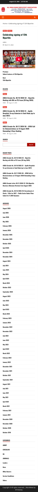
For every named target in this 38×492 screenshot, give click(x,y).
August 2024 (6, 261)
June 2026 (6, 217)
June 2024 (6, 270)
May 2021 (5, 397)
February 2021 (7, 410)
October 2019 (7, 432)
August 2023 (6, 296)
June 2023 (6, 301)
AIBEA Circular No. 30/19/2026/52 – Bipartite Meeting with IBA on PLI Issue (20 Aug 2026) (18, 99)
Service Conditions (8, 476)
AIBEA (4, 42)
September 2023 (8, 292)
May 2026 (6, 221)
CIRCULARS (6, 450)
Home (5, 24)
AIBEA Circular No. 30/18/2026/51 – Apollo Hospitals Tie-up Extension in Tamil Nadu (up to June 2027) (19, 113)
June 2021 (6, 393)
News (4, 31)
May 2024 (5, 274)
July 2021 (5, 388)
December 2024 (7, 252)
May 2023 (5, 305)
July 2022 (5, 336)
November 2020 (7, 424)
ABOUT (5, 445)
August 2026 (7, 208)
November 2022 (7, 331)
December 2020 (7, 419)
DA (3, 454)
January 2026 (7, 230)
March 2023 (6, 314)
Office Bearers (7, 471)
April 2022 (6, 349)
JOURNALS (6, 458)
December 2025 (7, 235)
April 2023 (6, 309)
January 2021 (7, 415)
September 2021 (8, 380)
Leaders (5, 463)
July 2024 (5, 265)
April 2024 (6, 279)
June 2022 (6, 340)
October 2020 (7, 428)
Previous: (13, 73)
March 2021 (6, 406)
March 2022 (6, 353)
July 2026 (6, 213)
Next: (7, 79)
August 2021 (6, 384)
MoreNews (29, 487)
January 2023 (7, 322)
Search (5, 139)
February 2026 (7, 226)
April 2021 (6, 402)
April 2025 (6, 248)
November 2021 (7, 371)
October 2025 (7, 243)
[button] (3, 17)
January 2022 (7, 362)
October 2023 (7, 287)
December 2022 (7, 327)
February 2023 (7, 318)
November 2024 (7, 257)
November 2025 (7, 239)
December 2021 (7, 366)
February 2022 (7, 358)
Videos (10, 31)
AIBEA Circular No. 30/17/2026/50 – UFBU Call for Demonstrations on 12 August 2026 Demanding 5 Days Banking (19, 128)
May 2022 (5, 344)
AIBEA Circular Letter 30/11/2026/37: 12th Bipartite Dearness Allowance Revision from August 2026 (18, 184)
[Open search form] (35, 17)
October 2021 (7, 375)
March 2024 (6, 283)
